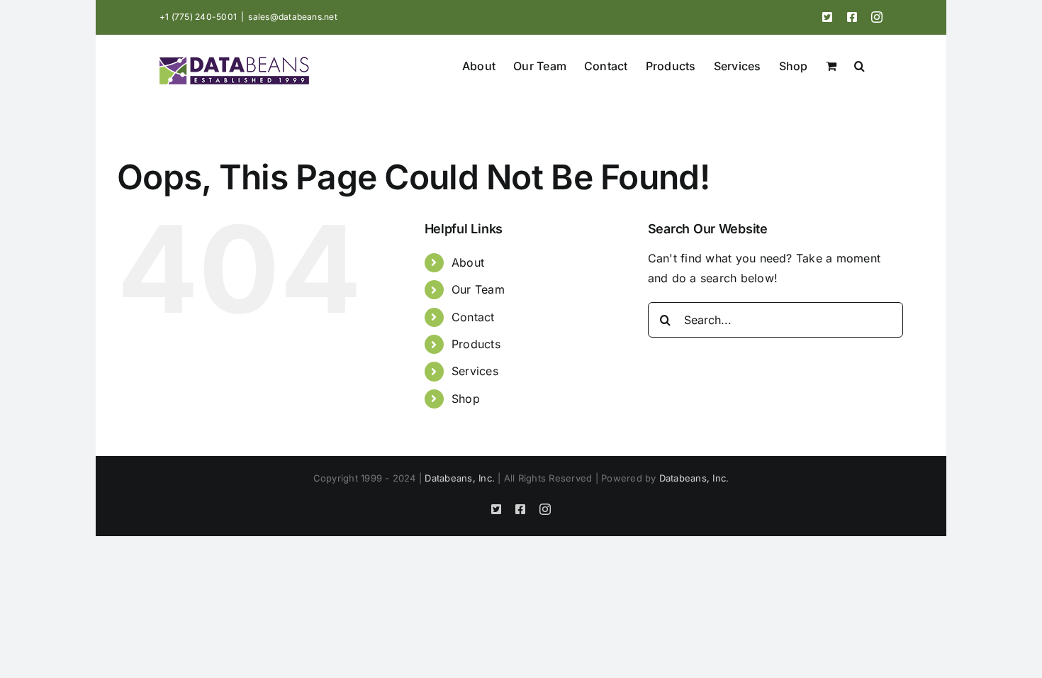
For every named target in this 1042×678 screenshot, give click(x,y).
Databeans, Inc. (460, 478)
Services (475, 371)
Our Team (478, 289)
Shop (466, 398)
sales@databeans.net (292, 16)
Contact (473, 317)
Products (476, 344)
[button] (859, 64)
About (468, 262)
